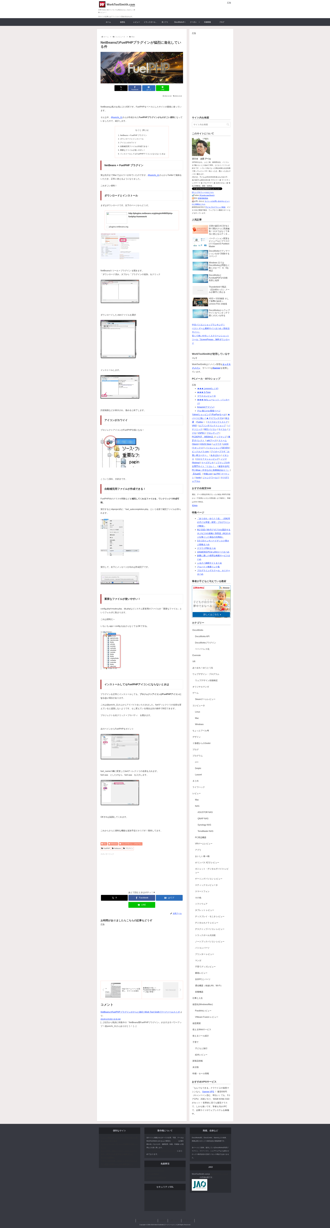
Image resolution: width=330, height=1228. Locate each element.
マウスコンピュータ (206, 396)
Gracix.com (174, 1141)
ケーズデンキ (207, 463)
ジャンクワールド (211, 477)
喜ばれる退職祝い (108, 1157)
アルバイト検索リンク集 (208, 567)
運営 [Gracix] (188, 1221)
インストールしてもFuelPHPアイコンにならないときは (142, 154)
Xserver (216, 368)
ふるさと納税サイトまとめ (209, 563)
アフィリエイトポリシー (156, 1177)
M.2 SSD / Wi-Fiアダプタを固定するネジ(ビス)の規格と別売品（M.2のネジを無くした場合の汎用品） (214, 533)
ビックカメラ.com (200, 451)
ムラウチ (217, 444)
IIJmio (194, 505)
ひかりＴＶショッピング (207, 459)
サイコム (222, 429)
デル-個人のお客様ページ (208, 411)
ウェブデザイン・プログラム (132, 844)
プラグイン (129, 848)
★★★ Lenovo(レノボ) (207, 388)
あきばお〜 (216, 455)
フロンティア (213, 433)
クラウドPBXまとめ (206, 548)
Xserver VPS (208, 1092)
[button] (228, 124)
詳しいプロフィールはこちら (203, 192)
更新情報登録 (203, 198)
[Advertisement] (201, 8)
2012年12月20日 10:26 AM (111, 1019)
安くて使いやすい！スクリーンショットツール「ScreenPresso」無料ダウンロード (211, 339)
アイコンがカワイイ (128, 143)
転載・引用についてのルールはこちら (161, 1151)
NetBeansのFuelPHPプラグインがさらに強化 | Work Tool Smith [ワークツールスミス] (140, 1012)
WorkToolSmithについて (146, 1221)
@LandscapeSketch (206, 195)
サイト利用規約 (152, 1174)
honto (198, 477)
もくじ (138, 130)
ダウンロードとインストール (132, 139)
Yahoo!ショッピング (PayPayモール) (209, 414)
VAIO (194, 425)
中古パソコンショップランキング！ (208, 325)
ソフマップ (221, 437)
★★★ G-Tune (204, 392)
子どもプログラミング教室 (215, 207)
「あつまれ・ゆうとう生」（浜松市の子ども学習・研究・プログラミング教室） (213, 522)
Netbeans (117, 848)
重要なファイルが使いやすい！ (132, 150)
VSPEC (201, 433)
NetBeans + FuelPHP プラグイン (133, 135)
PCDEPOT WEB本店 (203, 437)
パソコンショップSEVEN (217, 448)
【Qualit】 (196, 474)
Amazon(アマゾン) (205, 407)
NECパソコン (210, 429)
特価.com (208, 474)
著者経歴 (162, 1221)
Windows (114, 844)
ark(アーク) (212, 440)
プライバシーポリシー (155, 1171)
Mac (105, 844)
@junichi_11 (116, 117)
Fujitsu (200, 422)
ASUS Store (205, 444)
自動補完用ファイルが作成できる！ (134, 146)
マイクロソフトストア (217, 422)
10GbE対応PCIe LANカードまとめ (213, 552)
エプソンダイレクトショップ (212, 425)
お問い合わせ (174, 1221)
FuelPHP (107, 848)
